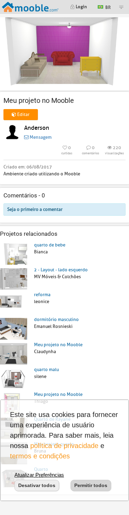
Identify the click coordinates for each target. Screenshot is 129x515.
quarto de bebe (49, 245)
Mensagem (40, 137)
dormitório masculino (56, 319)
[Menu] (121, 7)
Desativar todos (36, 485)
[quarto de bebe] (13, 253)
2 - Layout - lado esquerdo (61, 270)
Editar (23, 114)
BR (107, 6)
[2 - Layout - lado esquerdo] (13, 279)
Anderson (36, 128)
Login (81, 6)
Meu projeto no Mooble (58, 345)
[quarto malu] (13, 378)
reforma (42, 295)
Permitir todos (90, 485)
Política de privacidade (64, 445)
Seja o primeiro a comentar (35, 209)
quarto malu (46, 369)
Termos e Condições (40, 456)
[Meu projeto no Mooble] (13, 353)
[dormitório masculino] (13, 328)
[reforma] (13, 304)
